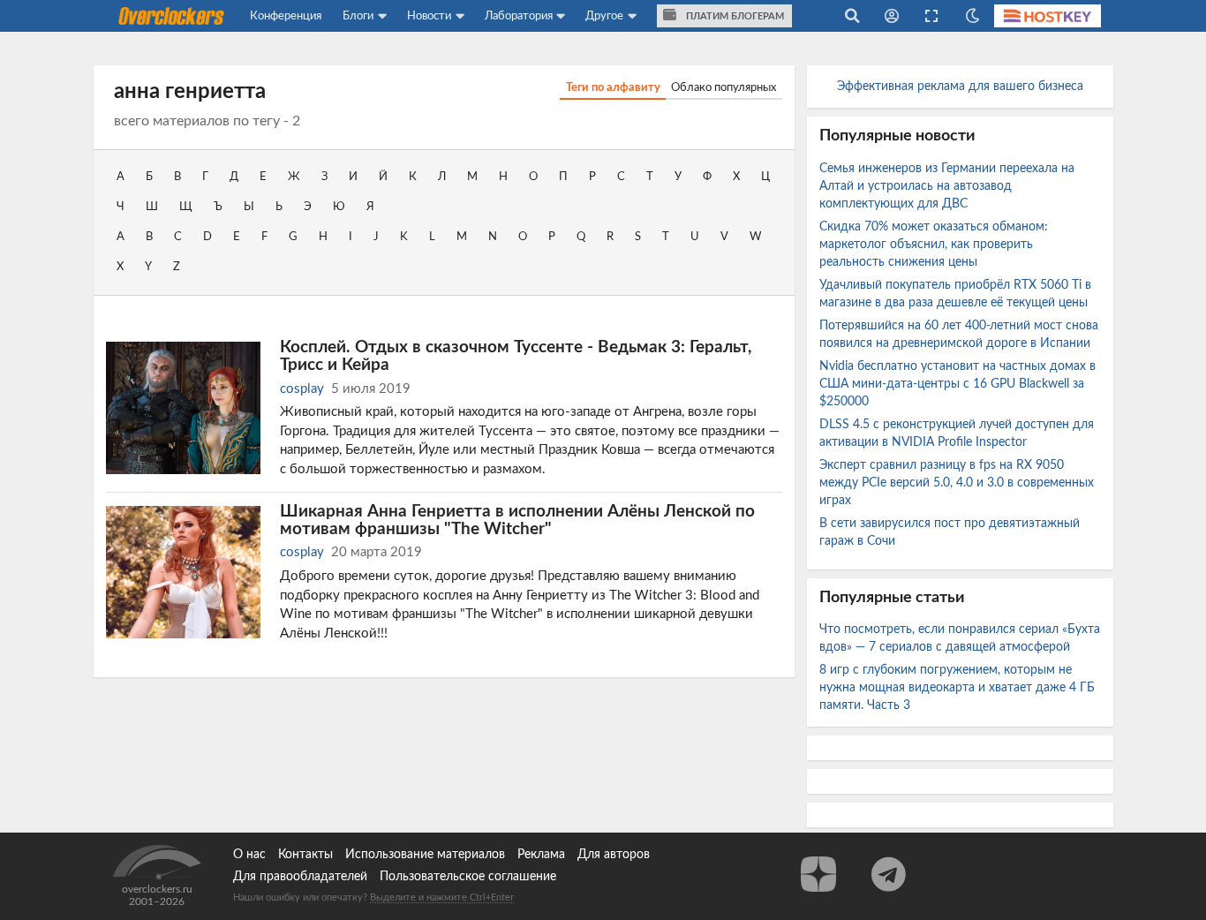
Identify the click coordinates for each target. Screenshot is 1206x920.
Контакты (305, 854)
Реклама (541, 854)
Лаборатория (519, 16)
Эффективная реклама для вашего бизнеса (960, 86)
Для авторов (613, 854)
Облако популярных (723, 87)
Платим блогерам (733, 16)
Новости (429, 16)
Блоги (358, 16)
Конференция (285, 16)
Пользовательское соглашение (468, 877)
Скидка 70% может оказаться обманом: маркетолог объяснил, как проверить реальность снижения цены (933, 244)
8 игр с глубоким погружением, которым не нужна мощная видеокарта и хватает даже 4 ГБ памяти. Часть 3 (957, 688)
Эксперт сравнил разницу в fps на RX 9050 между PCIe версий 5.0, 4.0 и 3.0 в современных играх (956, 483)
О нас (249, 854)
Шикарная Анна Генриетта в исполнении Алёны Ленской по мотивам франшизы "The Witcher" (517, 520)
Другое (604, 16)
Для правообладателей (300, 877)
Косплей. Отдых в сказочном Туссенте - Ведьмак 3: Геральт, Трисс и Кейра (515, 355)
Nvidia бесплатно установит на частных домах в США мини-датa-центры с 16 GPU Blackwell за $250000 (957, 384)
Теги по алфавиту (613, 87)
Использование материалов (425, 854)
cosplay (302, 389)
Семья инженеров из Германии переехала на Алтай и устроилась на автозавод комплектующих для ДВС (946, 186)
